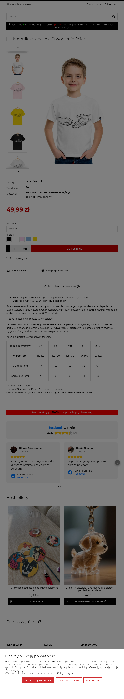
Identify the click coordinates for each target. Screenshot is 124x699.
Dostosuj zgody (69, 680)
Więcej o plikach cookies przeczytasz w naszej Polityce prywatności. (43, 673)
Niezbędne (93, 680)
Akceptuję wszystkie (38, 680)
